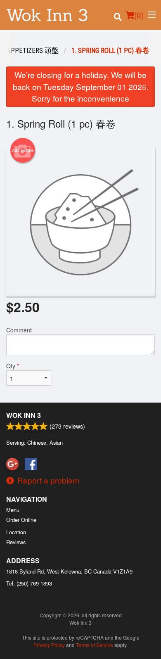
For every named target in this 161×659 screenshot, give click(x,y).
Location (16, 532)
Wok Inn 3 (23, 415)
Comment (19, 330)
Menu (12, 510)
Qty (12, 366)
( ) (139, 14)
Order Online (21, 520)
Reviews (16, 542)
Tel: (29, 583)
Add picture (23, 150)
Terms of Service (94, 644)
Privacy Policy (49, 644)
